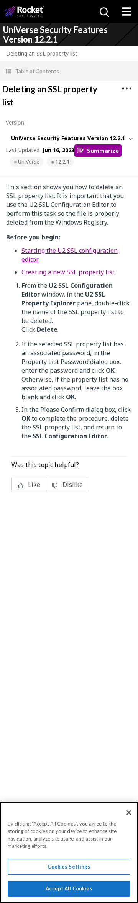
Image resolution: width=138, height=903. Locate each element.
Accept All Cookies (69, 888)
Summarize (103, 150)
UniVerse (28, 161)
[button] (69, 71)
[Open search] (103, 11)
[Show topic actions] (126, 88)
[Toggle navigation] (126, 11)
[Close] (128, 812)
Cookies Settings (69, 867)
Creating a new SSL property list (68, 272)
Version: (15, 122)
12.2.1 (62, 161)
